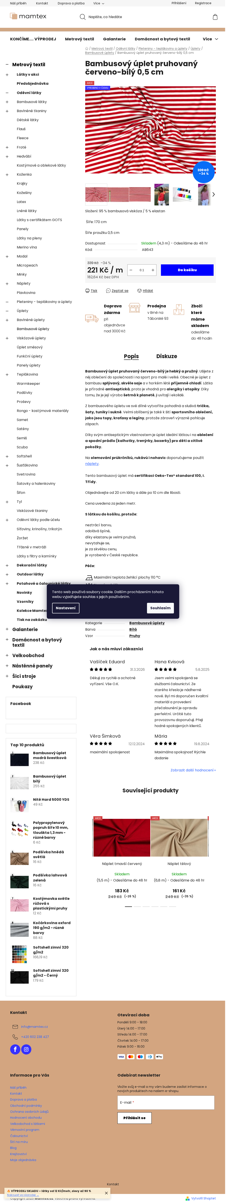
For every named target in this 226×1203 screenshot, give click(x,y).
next (212, 860)
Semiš (22, 438)
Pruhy (134, 635)
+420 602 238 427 (35, 1037)
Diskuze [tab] (166, 356)
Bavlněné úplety (31, 319)
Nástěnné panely (32, 666)
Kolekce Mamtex (32, 610)
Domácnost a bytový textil (37, 642)
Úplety (22, 310)
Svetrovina (26, 474)
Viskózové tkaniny (32, 510)
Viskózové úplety (31, 338)
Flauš (21, 129)
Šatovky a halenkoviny (36, 483)
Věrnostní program (24, 1130)
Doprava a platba (71, 3)
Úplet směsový (30, 347)
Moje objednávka (23, 1160)
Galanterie (25, 629)
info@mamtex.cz (34, 1026)
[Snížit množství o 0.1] (131, 270)
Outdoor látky (30, 574)
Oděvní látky (29, 92)
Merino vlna (27, 247)
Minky (22, 274)
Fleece (22, 138)
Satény (23, 428)
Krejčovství (18, 1154)
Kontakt (42, 3)
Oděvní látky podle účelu (38, 519)
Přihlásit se (134, 1117)
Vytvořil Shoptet (203, 1198)
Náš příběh (18, 3)
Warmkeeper (28, 383)
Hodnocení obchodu (26, 1117)
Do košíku (187, 270)
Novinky (24, 592)
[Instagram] (26, 1049)
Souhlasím (160, 608)
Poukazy (22, 686)
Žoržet (22, 538)
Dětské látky (28, 119)
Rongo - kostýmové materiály (43, 410)
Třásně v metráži (31, 547)
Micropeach (27, 265)
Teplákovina (27, 374)
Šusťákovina (27, 465)
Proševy (24, 401)
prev (88, 860)
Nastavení (66, 608)
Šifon (21, 492)
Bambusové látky (32, 101)
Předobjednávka (33, 83)
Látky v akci (28, 74)
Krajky (22, 183)
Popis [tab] (131, 356)
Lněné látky (27, 210)
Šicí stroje (24, 676)
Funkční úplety (29, 356)
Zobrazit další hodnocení (192, 770)
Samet (22, 419)
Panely (22, 228)
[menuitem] (33, 39)
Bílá (133, 629)
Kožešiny (24, 192)
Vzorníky (25, 601)
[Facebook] (15, 1049)
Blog (13, 1148)
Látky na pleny (29, 238)
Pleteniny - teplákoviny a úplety (44, 301)
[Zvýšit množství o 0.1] (153, 270)
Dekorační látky (32, 565)
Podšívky (24, 392)
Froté (21, 147)
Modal (22, 256)
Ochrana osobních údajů (29, 1111)
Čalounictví (19, 1136)
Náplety (23, 283)
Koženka (24, 174)
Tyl (19, 501)
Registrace (203, 3)
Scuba (22, 447)
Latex (21, 201)
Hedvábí (24, 156)
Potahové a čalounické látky (44, 583)
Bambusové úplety (33, 328)
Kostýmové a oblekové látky (41, 165)
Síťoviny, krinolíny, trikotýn (39, 529)
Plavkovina (26, 292)
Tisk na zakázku (32, 619)
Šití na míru (19, 1142)
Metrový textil (28, 64)
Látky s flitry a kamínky (36, 556)
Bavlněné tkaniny (32, 110)
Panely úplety (28, 365)
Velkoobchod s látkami (27, 1124)
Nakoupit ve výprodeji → (23, 1195)
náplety (92, 463)
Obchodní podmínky (26, 1105)
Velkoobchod (28, 655)
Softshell (24, 456)
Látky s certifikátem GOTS (39, 219)
